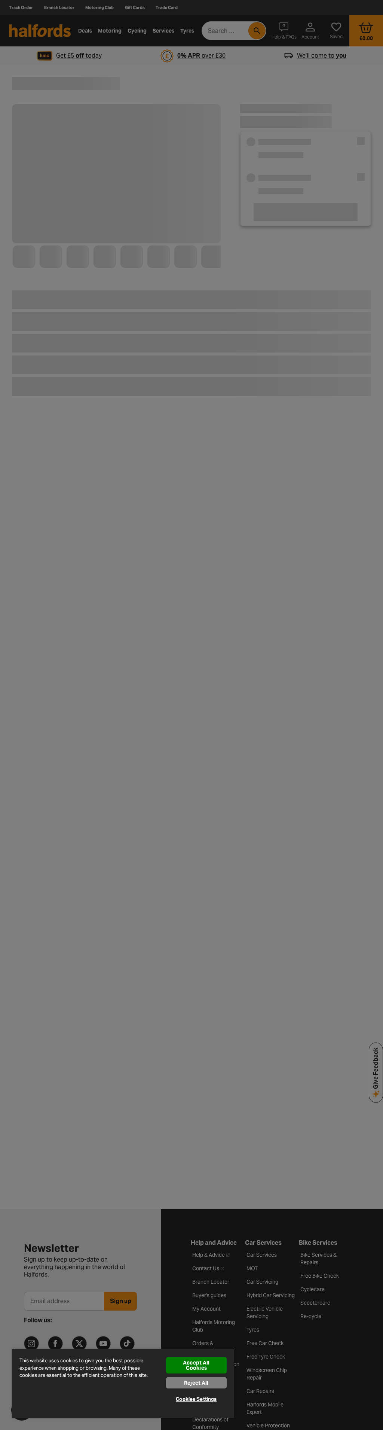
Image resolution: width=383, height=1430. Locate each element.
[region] (123, 1383)
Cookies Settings (196, 1399)
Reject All (196, 1382)
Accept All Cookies (196, 1365)
